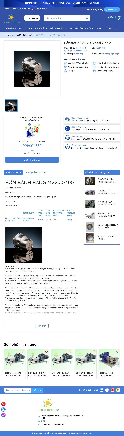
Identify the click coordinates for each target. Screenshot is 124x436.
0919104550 (113, 9)
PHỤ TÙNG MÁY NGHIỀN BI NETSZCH (107, 203)
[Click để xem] (32, 69)
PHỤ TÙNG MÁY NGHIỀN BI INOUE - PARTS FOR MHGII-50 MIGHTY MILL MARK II (107, 192)
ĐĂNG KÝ (37, 390)
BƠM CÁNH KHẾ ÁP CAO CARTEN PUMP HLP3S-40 (61, 374)
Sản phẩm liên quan (21, 344)
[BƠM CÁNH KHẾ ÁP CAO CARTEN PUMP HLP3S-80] (14, 359)
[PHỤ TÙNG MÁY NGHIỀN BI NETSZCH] (90, 204)
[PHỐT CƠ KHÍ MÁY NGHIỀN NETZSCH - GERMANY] (90, 181)
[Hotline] (3, 404)
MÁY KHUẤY (40, 28)
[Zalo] (101, 390)
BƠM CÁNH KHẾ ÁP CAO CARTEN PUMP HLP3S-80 (13, 374)
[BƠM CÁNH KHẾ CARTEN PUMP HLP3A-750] (109, 359)
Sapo (90, 433)
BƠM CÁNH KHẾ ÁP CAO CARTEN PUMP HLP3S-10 (84, 374)
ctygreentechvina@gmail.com (53, 424)
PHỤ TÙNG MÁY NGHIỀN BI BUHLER (106, 214)
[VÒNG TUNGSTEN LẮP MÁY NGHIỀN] (90, 227)
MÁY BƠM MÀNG (57, 28)
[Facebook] (107, 390)
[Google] (118, 390)
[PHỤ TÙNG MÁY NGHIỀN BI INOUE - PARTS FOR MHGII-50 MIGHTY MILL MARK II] (90, 192)
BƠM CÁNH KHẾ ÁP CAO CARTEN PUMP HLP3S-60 (37, 374)
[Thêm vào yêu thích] (23, 351)
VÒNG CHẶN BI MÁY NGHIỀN (107, 237)
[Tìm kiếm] (87, 18)
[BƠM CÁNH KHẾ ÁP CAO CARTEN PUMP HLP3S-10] (85, 359)
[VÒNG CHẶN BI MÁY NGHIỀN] (90, 238)
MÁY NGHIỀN (25, 28)
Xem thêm (42, 326)
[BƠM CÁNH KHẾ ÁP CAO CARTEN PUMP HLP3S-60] (38, 359)
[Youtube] (113, 390)
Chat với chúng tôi (32, 160)
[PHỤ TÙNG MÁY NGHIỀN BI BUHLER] (90, 215)
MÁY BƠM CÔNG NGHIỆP (81, 28)
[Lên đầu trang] (118, 400)
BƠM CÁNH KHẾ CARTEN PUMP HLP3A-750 (106, 374)
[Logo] (12, 18)
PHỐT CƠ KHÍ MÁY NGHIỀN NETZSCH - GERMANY (106, 180)
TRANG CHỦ (10, 28)
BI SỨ (98, 28)
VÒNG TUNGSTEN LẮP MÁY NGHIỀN (108, 226)
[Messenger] (3, 415)
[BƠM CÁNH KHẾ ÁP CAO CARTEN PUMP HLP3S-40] (62, 359)
